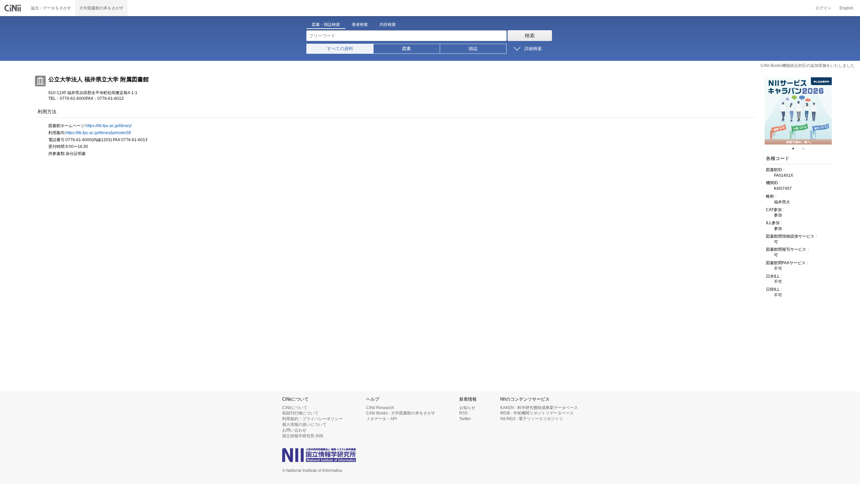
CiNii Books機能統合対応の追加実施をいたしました (808, 65)
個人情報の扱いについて (304, 424)
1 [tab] (795, 148)
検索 (530, 35)
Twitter (465, 418)
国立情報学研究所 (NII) (302, 436)
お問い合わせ (294, 430)
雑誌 (473, 48)
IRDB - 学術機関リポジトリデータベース (537, 413)
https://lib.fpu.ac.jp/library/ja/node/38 (98, 132)
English (846, 8)
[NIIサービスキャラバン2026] (798, 111)
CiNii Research (380, 407)
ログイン (823, 8)
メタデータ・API (381, 418)
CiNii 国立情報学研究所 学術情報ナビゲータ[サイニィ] (13, 8)
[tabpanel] (798, 111)
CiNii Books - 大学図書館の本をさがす (400, 413)
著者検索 (360, 24)
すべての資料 (340, 48)
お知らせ (467, 407)
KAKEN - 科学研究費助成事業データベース (539, 407)
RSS (463, 413)
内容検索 (388, 24)
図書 (406, 48)
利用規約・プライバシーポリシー (312, 418)
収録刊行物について (300, 413)
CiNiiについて (294, 407)
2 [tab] (806, 148)
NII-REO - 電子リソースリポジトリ (531, 418)
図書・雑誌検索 (326, 24)
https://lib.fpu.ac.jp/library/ (109, 125)
